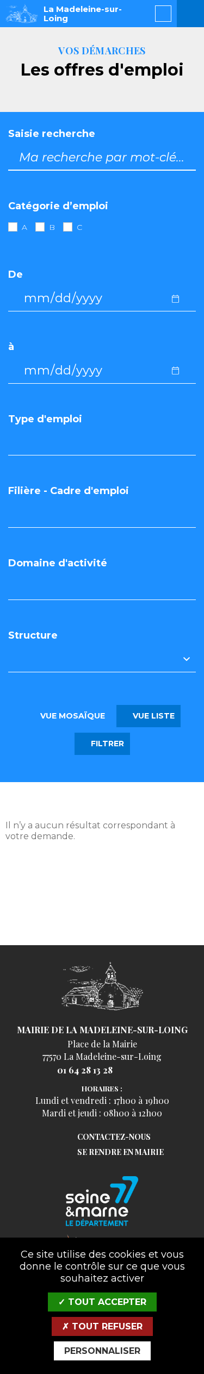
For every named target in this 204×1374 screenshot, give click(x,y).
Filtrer (105, 743)
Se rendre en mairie (120, 1152)
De (15, 274)
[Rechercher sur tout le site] (163, 13)
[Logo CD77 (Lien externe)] (102, 1202)
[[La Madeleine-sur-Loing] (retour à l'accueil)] (102, 1009)
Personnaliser (102, 1351)
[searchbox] (21, 442)
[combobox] (102, 442)
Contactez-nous (114, 1137)
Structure (33, 635)
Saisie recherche (51, 134)
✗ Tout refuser (102, 1326)
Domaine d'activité (57, 563)
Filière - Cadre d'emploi (68, 491)
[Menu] (190, 13)
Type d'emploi (45, 419)
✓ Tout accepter (102, 1302)
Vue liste (152, 716)
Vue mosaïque (71, 716)
